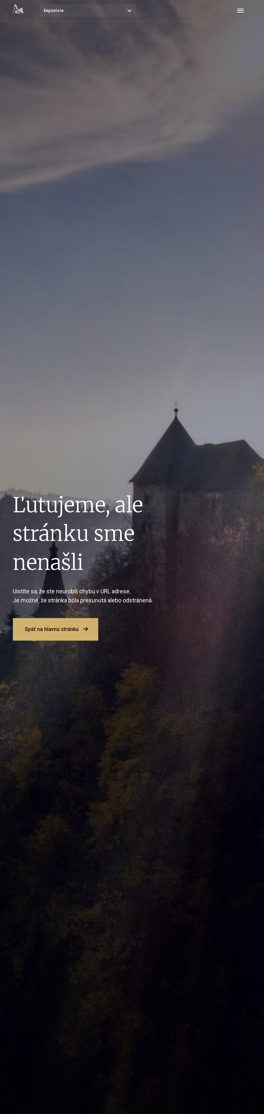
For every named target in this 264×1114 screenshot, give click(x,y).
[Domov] (18, 9)
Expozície (54, 10)
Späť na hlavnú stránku (52, 629)
